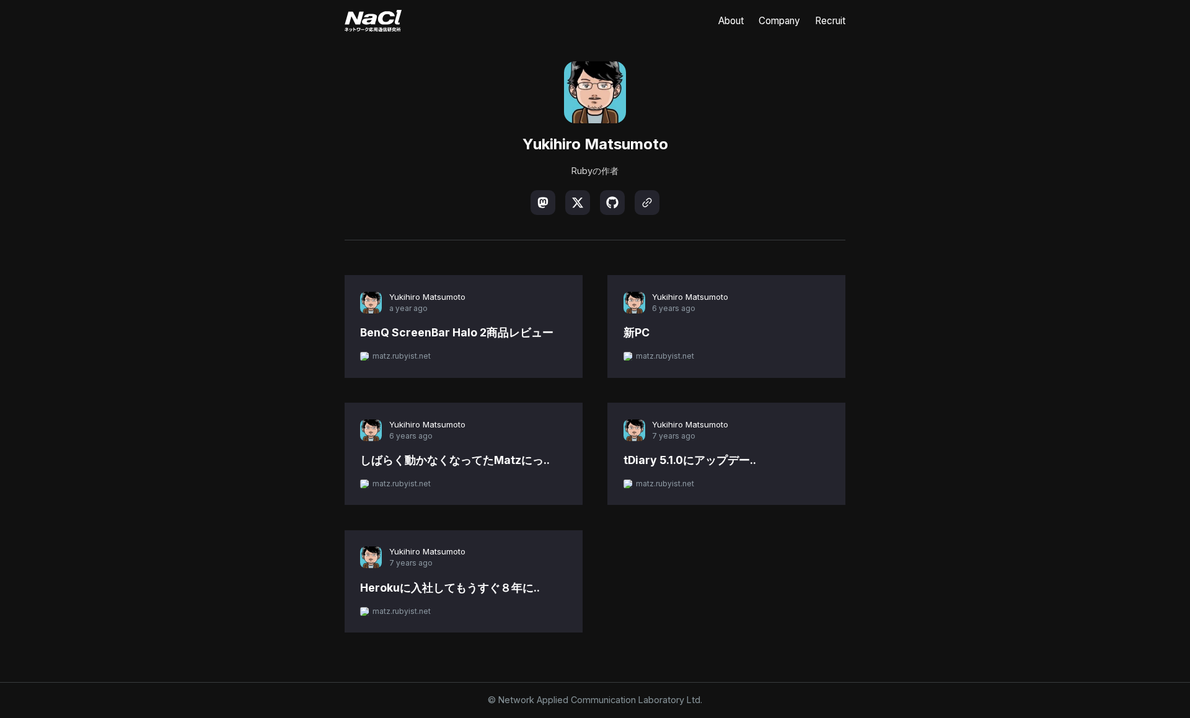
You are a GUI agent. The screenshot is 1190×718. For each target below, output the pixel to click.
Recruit (830, 21)
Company (779, 21)
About (731, 21)
